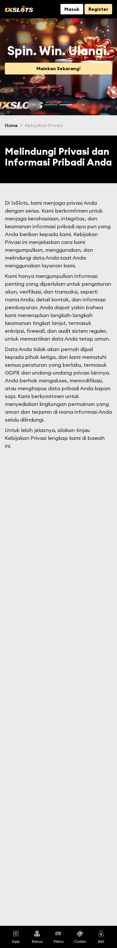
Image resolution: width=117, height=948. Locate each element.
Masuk (71, 9)
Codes (80, 941)
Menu (59, 941)
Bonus (37, 941)
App (16, 941)
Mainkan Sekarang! (58, 69)
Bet (101, 941)
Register (98, 9)
